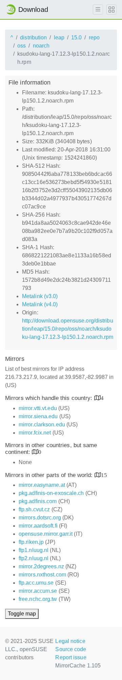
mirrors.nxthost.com (42, 574)
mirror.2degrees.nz (41, 566)
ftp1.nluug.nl (33, 550)
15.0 (76, 37)
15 (104, 475)
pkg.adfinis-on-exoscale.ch (51, 493)
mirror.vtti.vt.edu (38, 408)
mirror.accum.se (38, 591)
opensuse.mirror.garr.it (46, 534)
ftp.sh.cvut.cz (34, 509)
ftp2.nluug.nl (33, 558)
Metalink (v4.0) (40, 304)
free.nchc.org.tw (38, 599)
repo (94, 37)
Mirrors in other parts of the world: (50, 475)
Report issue (70, 657)
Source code (70, 649)
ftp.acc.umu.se (36, 583)
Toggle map (22, 614)
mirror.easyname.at (42, 485)
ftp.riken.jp (31, 542)
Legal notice (70, 641)
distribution (33, 37)
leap (59, 37)
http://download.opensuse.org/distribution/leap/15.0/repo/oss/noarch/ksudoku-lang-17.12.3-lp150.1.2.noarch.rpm (68, 329)
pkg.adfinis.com (38, 501)
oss (21, 46)
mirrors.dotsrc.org (40, 517)
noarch (41, 46)
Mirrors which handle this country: (49, 398)
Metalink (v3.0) (40, 296)
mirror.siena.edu (38, 416)
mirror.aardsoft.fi (38, 526)
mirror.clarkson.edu (42, 424)
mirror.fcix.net (35, 433)
